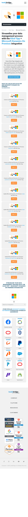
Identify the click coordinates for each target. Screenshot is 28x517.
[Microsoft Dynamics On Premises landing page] (20, 15)
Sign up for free (14, 77)
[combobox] (14, 304)
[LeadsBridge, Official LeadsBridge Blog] (7, 3)
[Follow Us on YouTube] (18, 461)
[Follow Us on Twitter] (23, 461)
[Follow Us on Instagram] (8, 461)
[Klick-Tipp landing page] (8, 15)
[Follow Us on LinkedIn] (13, 461)
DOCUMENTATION (6, 88)
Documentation (7, 24)
